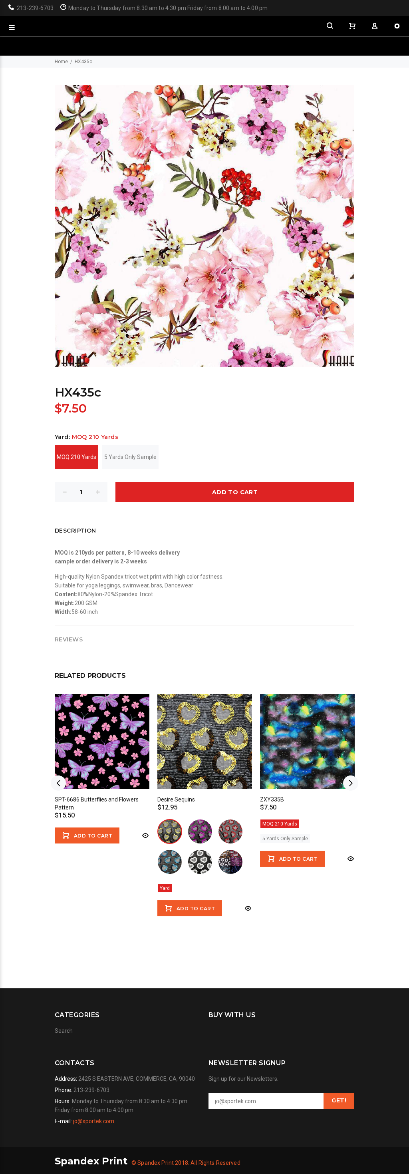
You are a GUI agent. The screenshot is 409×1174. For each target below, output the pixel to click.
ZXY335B (272, 799)
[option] (102, 763)
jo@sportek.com (93, 1121)
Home (61, 61)
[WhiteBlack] (200, 862)
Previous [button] (58, 783)
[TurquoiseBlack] (170, 862)
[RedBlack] (230, 831)
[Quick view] (144, 835)
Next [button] (350, 783)
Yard (165, 888)
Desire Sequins (176, 799)
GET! (339, 1100)
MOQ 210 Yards (76, 457)
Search (64, 1031)
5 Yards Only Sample (130, 457)
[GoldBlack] (170, 831)
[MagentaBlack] (200, 831)
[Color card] (230, 862)
